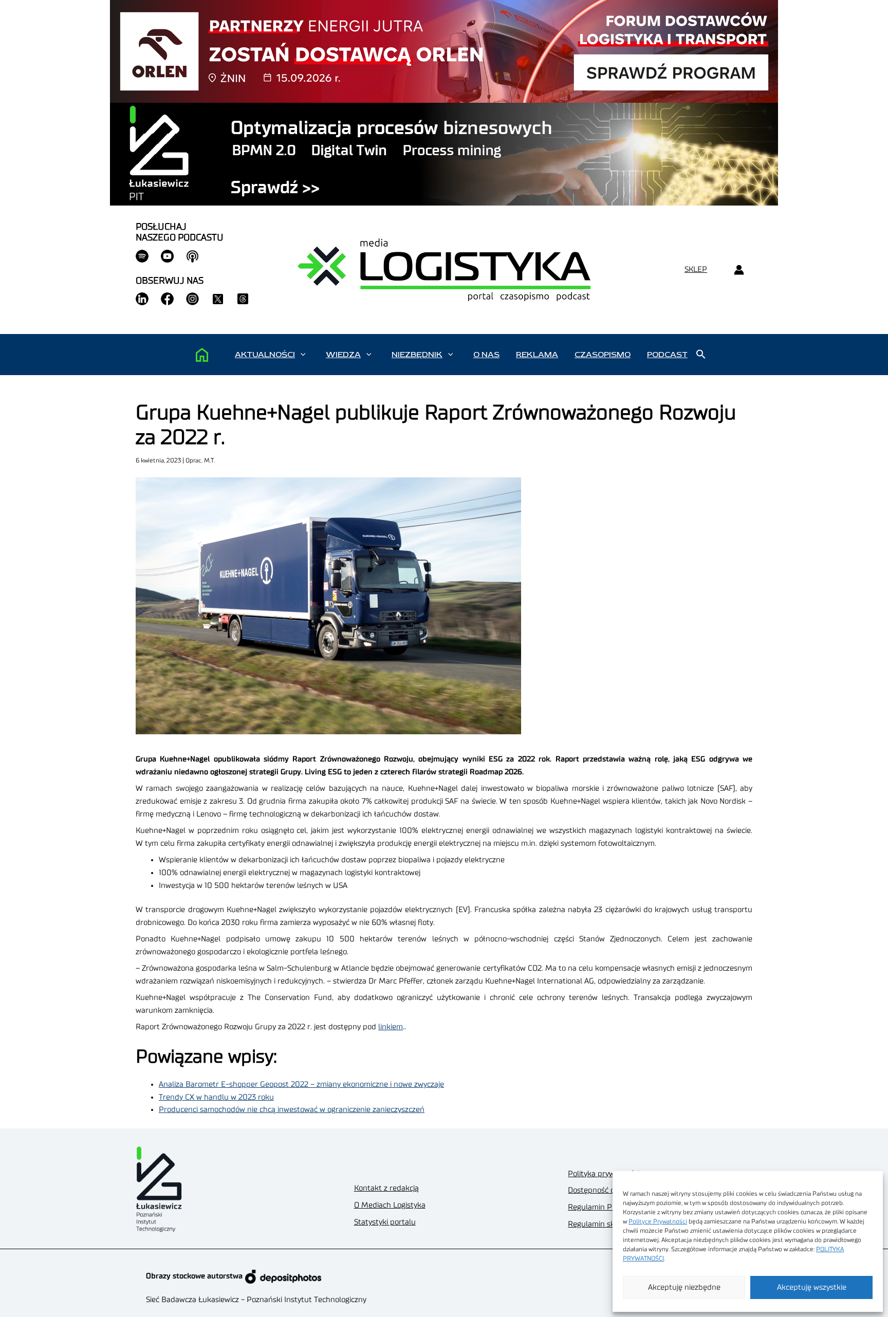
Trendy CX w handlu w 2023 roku (216, 1097)
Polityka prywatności (603, 1174)
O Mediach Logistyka (389, 1205)
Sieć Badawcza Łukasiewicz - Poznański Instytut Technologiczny (256, 1300)
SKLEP (695, 269)
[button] (303, 354)
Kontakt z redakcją (386, 1188)
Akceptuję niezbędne (684, 1287)
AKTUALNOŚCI (265, 354)
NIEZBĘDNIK (417, 354)
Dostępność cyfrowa (602, 1190)
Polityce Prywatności (657, 1221)
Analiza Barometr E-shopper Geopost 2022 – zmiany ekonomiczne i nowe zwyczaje (301, 1084)
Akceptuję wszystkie (811, 1287)
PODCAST (667, 354)
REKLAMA (537, 354)
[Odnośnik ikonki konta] (738, 270)
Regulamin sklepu (599, 1224)
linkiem (390, 1027)
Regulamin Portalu (600, 1207)
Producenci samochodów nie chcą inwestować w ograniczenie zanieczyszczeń (291, 1110)
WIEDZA (343, 354)
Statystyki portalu (385, 1222)
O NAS (486, 354)
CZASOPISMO (603, 354)
